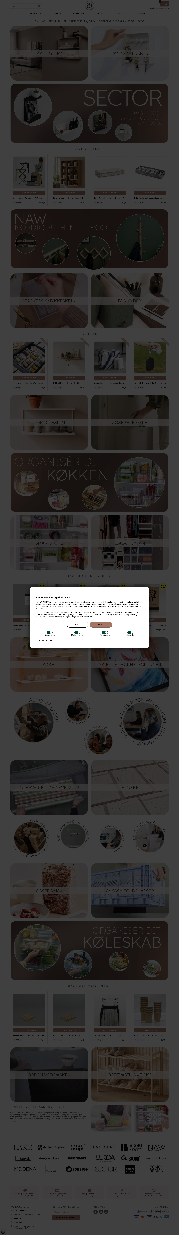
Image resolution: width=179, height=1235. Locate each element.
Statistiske (130, 635)
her (57, 614)
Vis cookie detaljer (45, 640)
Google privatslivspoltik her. (82, 617)
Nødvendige (50, 635)
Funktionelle (105, 635)
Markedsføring (77, 635)
